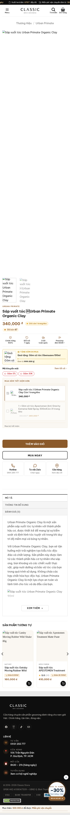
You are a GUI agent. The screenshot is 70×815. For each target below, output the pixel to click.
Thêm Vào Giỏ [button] (29, 683)
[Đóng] (66, 777)
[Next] (62, 152)
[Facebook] (6, 727)
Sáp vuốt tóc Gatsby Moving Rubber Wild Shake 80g (16, 670)
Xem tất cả (60, 368)
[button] (7, 10)
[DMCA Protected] (12, 801)
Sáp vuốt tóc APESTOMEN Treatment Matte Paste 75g (52, 670)
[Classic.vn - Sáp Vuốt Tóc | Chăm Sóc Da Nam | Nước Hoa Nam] (30, 11)
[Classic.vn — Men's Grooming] (35, 706)
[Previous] (8, 152)
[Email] (29, 727)
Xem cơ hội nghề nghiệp (23, 773)
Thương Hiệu (24, 23)
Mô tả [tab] (8, 498)
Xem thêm (35, 608)
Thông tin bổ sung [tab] (16, 505)
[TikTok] (21, 727)
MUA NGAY (35, 455)
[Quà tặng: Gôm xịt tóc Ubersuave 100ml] (10, 357)
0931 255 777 (17, 743)
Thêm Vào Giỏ (35, 444)
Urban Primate (45, 23)
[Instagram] (14, 727)
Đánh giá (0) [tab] (12, 511)
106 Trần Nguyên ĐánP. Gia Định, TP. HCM (22, 754)
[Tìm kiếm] (53, 10)
